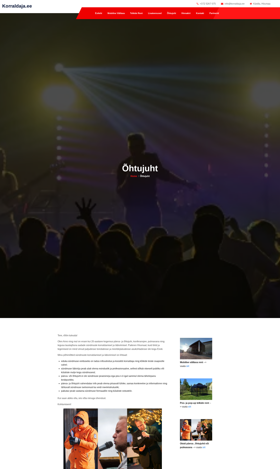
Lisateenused (155, 13)
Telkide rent (136, 13)
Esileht (98, 13)
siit (187, 366)
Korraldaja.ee (17, 6)
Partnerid (214, 13)
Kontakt (200, 13)
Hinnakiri (186, 13)
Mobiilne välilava (116, 13)
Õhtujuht (171, 13)
